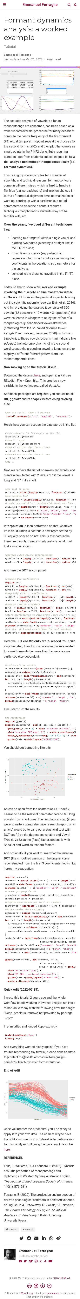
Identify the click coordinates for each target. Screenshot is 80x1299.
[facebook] (29, 1238)
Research (28, 1229)
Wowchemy (27, 1293)
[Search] (69, 5)
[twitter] (21, 1238)
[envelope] (36, 1238)
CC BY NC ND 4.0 (61, 1278)
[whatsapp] (51, 1238)
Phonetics (11, 1229)
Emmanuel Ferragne (40, 4)
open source (52, 1293)
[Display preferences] (75, 5)
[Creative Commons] (40, 1285)
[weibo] (58, 1238)
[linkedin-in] (44, 1238)
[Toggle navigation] (4, 4)
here (37, 375)
